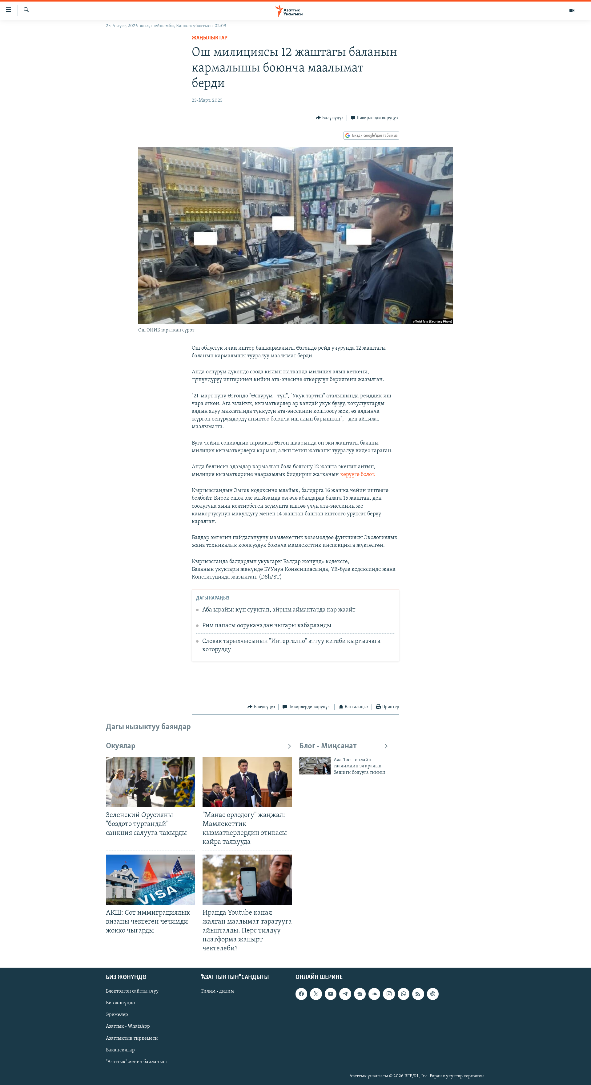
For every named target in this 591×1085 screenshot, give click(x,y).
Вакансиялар (120, 1050)
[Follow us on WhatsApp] (403, 994)
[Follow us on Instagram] (389, 994)
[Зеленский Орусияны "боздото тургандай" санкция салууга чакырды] (150, 782)
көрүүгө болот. (358, 474)
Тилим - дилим (217, 991)
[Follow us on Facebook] (301, 994)
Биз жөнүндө (120, 1003)
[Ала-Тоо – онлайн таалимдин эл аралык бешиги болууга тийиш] (315, 765)
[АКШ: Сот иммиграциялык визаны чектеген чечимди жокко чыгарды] (150, 880)
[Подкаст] (433, 994)
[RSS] (418, 994)
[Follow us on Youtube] (330, 994)
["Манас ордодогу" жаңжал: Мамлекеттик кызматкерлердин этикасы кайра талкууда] (247, 782)
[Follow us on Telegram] (345, 994)
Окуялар (120, 746)
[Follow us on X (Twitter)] (316, 994)
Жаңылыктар (209, 38)
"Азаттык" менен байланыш (136, 1061)
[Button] (329, 118)
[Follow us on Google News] (360, 994)
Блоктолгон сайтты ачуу (132, 991)
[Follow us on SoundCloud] (374, 994)
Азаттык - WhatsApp (128, 1026)
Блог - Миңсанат (328, 746)
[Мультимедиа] (572, 10)
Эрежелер (117, 1015)
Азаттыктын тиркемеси (132, 1038)
